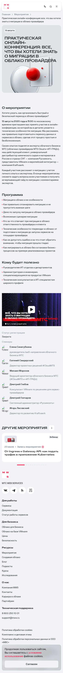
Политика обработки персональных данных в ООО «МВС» (28, 641)
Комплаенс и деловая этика (17, 634)
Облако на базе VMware (14, 531)
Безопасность (9, 540)
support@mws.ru (11, 618)
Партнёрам (8, 601)
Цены (5, 536)
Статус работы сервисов (15, 514)
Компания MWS (10, 587)
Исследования (9, 575)
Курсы (5, 571)
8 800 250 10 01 (10, 613)
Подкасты (7, 566)
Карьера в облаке (11, 596)
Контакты (7, 592)
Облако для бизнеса (12, 527)
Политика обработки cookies (17, 630)
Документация (9, 510)
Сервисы (6, 505)
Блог (4, 561)
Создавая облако (11, 557)
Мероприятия (9, 552)
